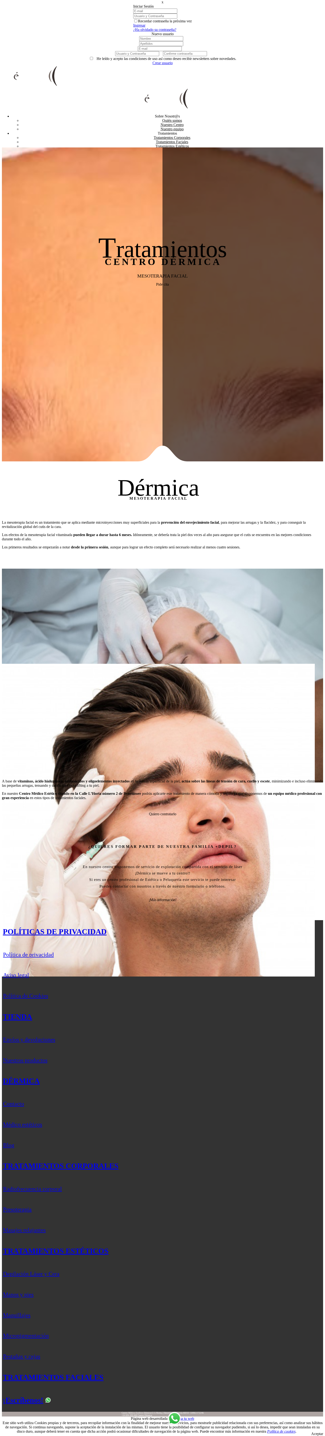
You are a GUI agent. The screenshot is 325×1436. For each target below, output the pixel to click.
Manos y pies (18, 1294)
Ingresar (139, 25)
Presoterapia (17, 1209)
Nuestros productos (25, 1060)
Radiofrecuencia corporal (32, 1189)
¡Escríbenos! (23, 1400)
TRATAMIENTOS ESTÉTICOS (55, 1251)
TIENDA (17, 1016)
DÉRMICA (21, 1081)
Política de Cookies (25, 996)
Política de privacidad (28, 955)
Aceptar (317, 1434)
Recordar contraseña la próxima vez (165, 21)
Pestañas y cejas (21, 1356)
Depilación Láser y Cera (31, 1274)
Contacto (13, 1104)
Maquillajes (16, 1315)
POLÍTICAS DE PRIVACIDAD (55, 931)
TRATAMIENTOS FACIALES (53, 1377)
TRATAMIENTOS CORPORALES (60, 1166)
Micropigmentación (26, 1336)
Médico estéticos (22, 1124)
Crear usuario (163, 63)
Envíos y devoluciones (29, 1039)
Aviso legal (16, 975)
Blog (8, 1145)
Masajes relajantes (24, 1230)
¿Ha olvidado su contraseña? (154, 30)
